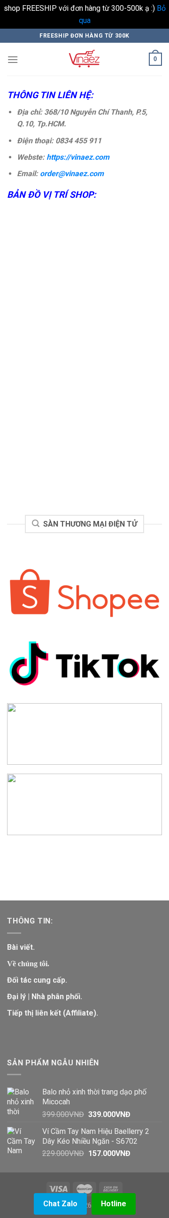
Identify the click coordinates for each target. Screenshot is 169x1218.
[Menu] (12, 59)
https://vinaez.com (77, 157)
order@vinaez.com (72, 173)
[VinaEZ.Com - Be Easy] (84, 59)
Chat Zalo (60, 1203)
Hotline (113, 1203)
